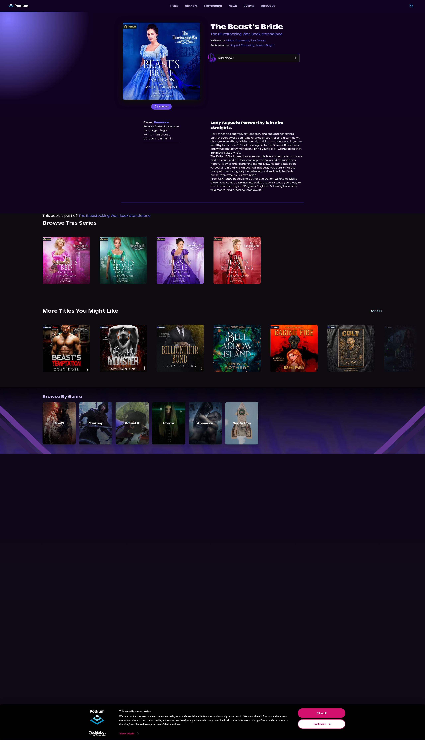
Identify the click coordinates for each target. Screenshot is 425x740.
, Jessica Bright (264, 45)
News (232, 5)
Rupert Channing (242, 45)
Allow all (322, 713)
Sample (163, 106)
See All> (376, 311)
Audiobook (226, 58)
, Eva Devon (257, 40)
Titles (174, 5)
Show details (126, 733)
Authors (191, 5)
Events (249, 5)
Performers (213, 5)
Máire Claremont (237, 40)
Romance (161, 122)
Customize (319, 723)
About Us (268, 5)
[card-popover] (66, 260)
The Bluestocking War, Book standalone (246, 34)
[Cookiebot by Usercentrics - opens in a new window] (97, 733)
